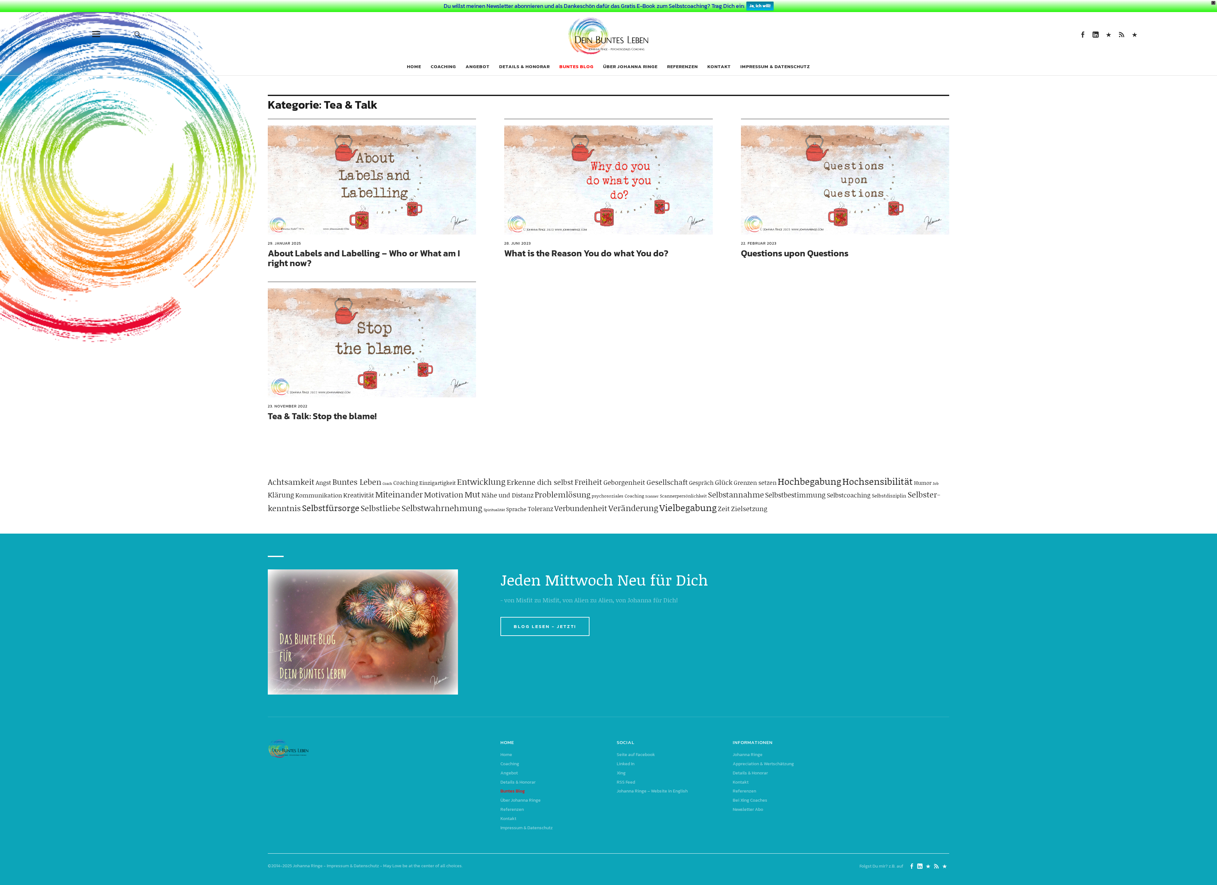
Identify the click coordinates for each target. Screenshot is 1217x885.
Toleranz (540, 508)
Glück (723, 482)
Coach (387, 483)
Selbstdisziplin (889, 495)
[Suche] (138, 34)
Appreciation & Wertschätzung (763, 763)
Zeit (724, 508)
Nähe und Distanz (507, 495)
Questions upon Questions (794, 253)
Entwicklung (481, 481)
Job (936, 483)
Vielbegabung (688, 507)
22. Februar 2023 (758, 243)
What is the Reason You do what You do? (586, 253)
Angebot (478, 66)
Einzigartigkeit (437, 482)
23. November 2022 (287, 406)
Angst (323, 482)
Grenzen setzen (755, 482)
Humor (922, 482)
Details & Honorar (524, 66)
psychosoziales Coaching (618, 495)
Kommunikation (318, 495)
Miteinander (399, 494)
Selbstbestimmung (795, 495)
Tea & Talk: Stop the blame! (322, 416)
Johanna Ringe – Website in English (1134, 34)
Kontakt (719, 66)
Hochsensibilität (877, 481)
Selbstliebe (380, 508)
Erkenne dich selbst (540, 482)
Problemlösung (562, 494)
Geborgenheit (624, 482)
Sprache (516, 509)
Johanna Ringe (748, 754)
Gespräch (701, 482)
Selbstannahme (736, 494)
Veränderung (633, 508)
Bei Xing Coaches (750, 800)
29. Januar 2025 (284, 243)
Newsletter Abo (748, 809)
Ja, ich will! (760, 6)
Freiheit (588, 482)
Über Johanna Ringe (630, 66)
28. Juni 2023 (517, 243)
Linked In (1095, 34)
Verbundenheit (580, 508)
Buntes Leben (356, 481)
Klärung (281, 495)
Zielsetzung (749, 508)
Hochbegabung (809, 481)
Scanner (652, 496)
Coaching (443, 66)
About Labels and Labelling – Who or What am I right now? (364, 258)
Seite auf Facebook (1082, 34)
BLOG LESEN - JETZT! (545, 626)
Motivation (443, 494)
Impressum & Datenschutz (775, 66)
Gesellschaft (667, 482)
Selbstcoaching (849, 495)
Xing (1108, 34)
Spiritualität (494, 509)
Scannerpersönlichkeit (683, 495)
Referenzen (682, 66)
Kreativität (358, 495)
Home (414, 66)
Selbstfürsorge (330, 508)
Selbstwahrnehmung (442, 508)
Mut (472, 494)
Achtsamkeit (291, 481)
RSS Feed (1121, 34)
